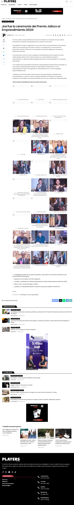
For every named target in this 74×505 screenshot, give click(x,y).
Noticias (17, 390)
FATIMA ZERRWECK (14, 401)
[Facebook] (3, 472)
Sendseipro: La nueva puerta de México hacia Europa (25, 378)
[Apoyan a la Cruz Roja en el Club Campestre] (6, 329)
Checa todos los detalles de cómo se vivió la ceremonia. (30, 82)
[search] (67, 1)
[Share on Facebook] (53, 35)
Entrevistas (13, 397)
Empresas (12, 390)
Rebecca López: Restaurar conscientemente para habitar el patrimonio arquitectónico (45, 442)
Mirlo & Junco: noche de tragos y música (26, 284)
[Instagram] (12, 472)
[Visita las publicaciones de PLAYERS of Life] (4, 35)
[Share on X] (56, 35)
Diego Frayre (13, 331)
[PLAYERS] (10, 1)
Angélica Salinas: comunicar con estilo (21, 385)
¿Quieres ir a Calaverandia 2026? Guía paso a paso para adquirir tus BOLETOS (37, 286)
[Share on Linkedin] (60, 35)
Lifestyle (18, 309)
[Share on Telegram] (62, 35)
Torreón (21, 390)
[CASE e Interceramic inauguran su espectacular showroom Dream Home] (63, 433)
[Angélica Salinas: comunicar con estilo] (5, 385)
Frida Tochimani (14, 315)
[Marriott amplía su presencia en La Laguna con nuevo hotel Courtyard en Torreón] (5, 392)
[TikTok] (15, 472)
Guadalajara (5, 21)
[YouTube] (9, 472)
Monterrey (17, 318)
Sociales (11, 21)
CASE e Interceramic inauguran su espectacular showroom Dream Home (63, 441)
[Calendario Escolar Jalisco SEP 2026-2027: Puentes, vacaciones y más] (28, 433)
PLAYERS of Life (10, 35)
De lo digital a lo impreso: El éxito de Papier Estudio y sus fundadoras (10, 431)
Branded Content (14, 375)
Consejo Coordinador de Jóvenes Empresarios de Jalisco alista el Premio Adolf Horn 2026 (40, 281)
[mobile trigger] (2, 1)
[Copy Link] (65, 35)
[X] (6, 472)
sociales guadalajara (33, 294)
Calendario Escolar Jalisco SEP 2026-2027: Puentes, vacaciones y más (28, 441)
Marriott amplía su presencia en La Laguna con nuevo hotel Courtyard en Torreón (33, 392)
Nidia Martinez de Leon (15, 387)
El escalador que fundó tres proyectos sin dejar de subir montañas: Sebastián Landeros (35, 399)
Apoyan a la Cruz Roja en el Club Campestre (27, 279)
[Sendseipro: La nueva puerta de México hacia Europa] (5, 378)
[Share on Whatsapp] (58, 35)
